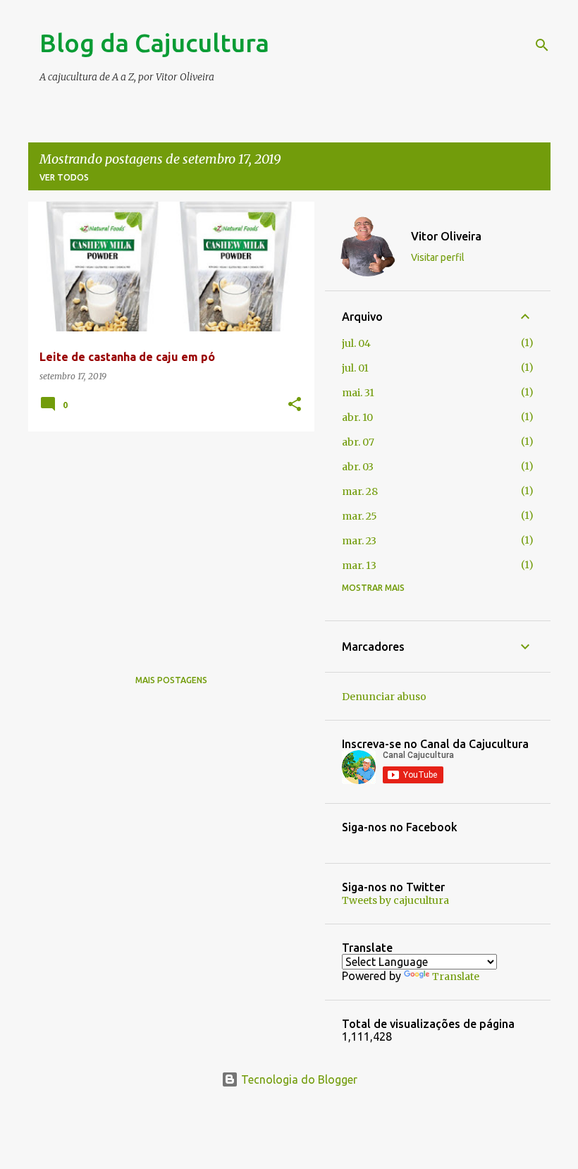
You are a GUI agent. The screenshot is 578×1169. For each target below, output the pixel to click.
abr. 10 (357, 417)
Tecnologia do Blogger (297, 1079)
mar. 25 (359, 516)
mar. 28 (360, 491)
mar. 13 (359, 565)
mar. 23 (359, 540)
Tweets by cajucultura (395, 900)
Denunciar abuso (384, 696)
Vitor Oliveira (446, 236)
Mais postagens (171, 680)
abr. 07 (358, 442)
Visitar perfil (438, 257)
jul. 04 (356, 343)
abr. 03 (358, 466)
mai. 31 (358, 392)
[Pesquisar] (542, 45)
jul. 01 (355, 368)
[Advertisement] (166, 540)
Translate (455, 976)
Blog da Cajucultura (154, 42)
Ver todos (64, 177)
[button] (294, 405)
